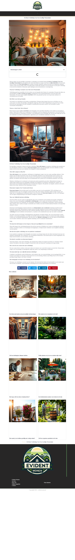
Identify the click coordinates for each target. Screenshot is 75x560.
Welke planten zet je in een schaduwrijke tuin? (50, 355)
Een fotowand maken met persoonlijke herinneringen (22, 314)
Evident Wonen (16, 479)
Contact (14, 485)
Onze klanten (47, 482)
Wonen (23, 442)
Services (14, 481)
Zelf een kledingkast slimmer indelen (18, 355)
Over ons (14, 482)
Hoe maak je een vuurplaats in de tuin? (48, 314)
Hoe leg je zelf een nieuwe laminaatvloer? (19, 397)
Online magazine (16, 484)
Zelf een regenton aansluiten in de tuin (48, 438)
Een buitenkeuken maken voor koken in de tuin (50, 397)
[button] (37, 13)
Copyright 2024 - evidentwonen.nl (37, 490)
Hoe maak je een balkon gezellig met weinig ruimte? (22, 438)
